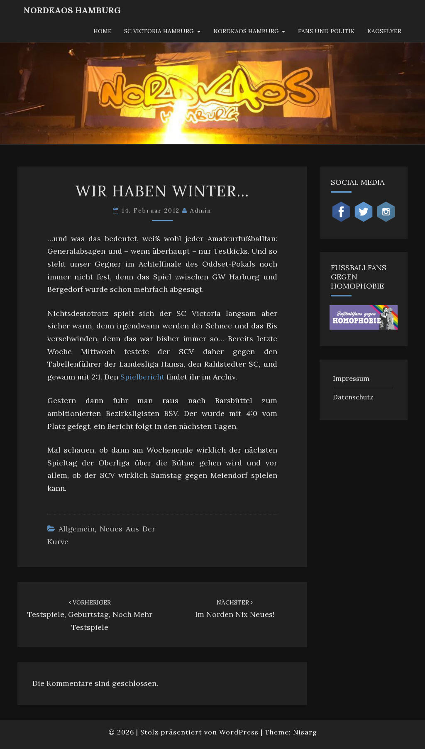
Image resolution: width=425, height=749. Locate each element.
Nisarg (305, 732)
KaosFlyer (384, 31)
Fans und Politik (326, 31)
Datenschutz (353, 397)
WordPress (239, 732)
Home (102, 31)
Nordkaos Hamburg (246, 31)
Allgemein (77, 529)
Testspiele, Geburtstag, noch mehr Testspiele (89, 615)
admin (200, 210)
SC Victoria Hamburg (159, 31)
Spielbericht (142, 377)
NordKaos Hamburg (72, 10)
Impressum (351, 378)
